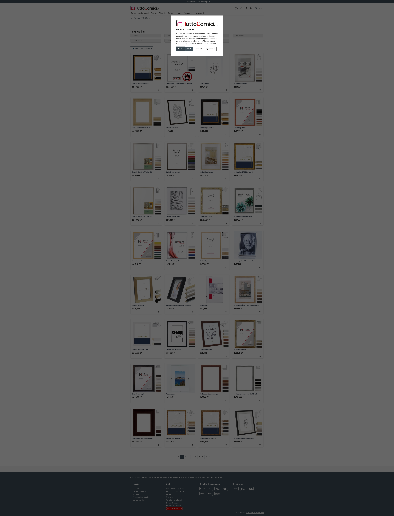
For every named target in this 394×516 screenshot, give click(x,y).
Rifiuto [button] (189, 49)
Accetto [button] (180, 49)
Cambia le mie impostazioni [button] (205, 49)
